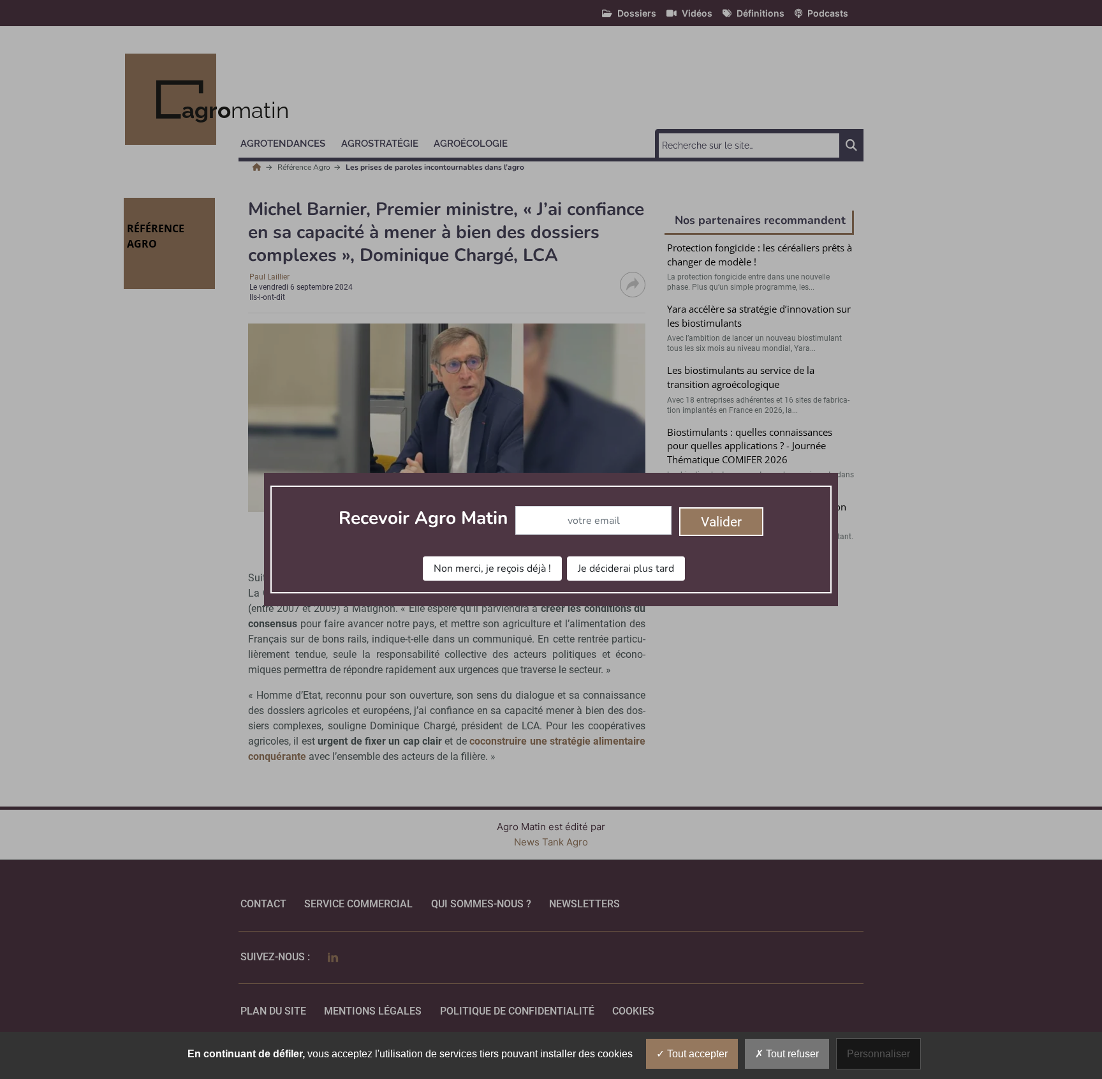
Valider (721, 522)
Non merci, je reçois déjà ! (492, 569)
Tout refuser (791, 1053)
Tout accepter (696, 1053)
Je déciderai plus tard (626, 569)
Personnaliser (878, 1053)
